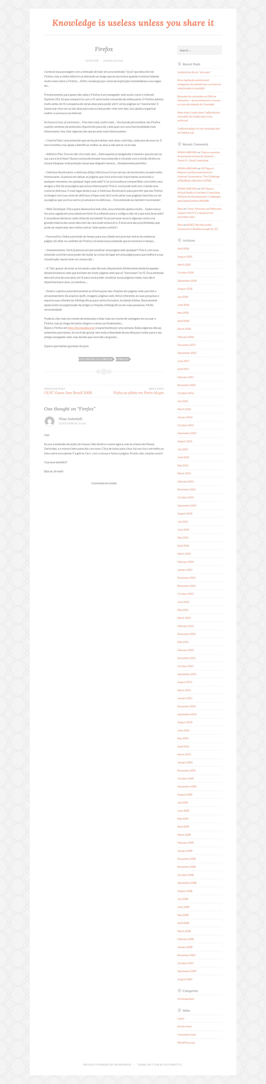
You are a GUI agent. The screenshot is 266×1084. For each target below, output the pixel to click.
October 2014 (186, 497)
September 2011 (187, 674)
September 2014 (187, 505)
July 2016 (183, 401)
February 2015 (186, 481)
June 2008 (183, 906)
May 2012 (183, 641)
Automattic (173, 1064)
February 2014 (186, 561)
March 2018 (184, 328)
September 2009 (187, 786)
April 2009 (183, 826)
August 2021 (185, 256)
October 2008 (186, 874)
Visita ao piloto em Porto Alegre (138, 391)
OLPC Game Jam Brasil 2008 (68, 391)
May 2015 (183, 465)
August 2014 (185, 513)
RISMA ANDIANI (187, 152)
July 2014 (183, 521)
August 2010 (185, 722)
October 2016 (186, 392)
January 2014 (185, 569)
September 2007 (187, 971)
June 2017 (183, 360)
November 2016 (187, 385)
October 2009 (186, 778)
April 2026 (183, 248)
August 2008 (185, 890)
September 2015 (187, 433)
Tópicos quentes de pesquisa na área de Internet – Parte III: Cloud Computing (199, 156)
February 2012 (186, 650)
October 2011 (186, 666)
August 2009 (185, 794)
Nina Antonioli (70, 418)
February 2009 (186, 842)
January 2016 (185, 417)
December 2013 (187, 577)
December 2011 (187, 657)
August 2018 (185, 288)
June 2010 (183, 730)
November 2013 (187, 585)
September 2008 (187, 882)
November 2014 (187, 489)
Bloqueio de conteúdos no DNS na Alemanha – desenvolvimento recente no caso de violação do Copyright (199, 100)
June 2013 (183, 601)
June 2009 (183, 810)
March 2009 (184, 834)
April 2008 (183, 922)
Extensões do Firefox (96, 359)
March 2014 (184, 553)
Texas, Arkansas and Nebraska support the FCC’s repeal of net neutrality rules (199, 212)
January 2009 (185, 850)
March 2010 (184, 754)
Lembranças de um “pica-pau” (194, 72)
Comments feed (187, 1034)
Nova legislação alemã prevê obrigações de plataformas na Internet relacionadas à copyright (199, 84)
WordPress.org (186, 1042)
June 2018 (183, 304)
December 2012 (187, 633)
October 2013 (186, 593)
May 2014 (183, 537)
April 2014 (183, 545)
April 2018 (183, 320)
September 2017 (187, 352)
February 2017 (186, 377)
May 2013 (183, 609)
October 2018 (186, 272)
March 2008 (184, 931)
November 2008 (187, 866)
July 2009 (183, 802)
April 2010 (183, 746)
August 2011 (185, 682)
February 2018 (186, 336)
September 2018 (187, 280)
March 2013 (184, 617)
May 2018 (183, 312)
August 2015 (185, 441)
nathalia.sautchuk (113, 60)
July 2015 (183, 449)
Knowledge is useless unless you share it (133, 22)
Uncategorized (186, 998)
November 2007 (187, 955)
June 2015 (183, 457)
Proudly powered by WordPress (107, 1064)
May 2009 (183, 818)
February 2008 (186, 939)
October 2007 (186, 963)
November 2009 (187, 770)
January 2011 (185, 698)
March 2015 (184, 473)
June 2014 (183, 529)
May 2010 (183, 738)
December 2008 (187, 858)
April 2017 (183, 368)
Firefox (123, 359)
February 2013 (186, 625)
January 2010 (185, 762)
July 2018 (183, 296)
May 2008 (183, 915)
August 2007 (185, 979)
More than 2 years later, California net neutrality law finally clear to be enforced (199, 116)
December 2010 (187, 706)
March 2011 (184, 690)
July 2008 (183, 898)
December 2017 (187, 344)
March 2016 (184, 409)
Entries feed (184, 1026)
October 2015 (186, 425)
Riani (180, 208)
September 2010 (187, 714)
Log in (181, 1018)
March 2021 (184, 264)
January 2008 (185, 947)
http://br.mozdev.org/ (81, 327)
